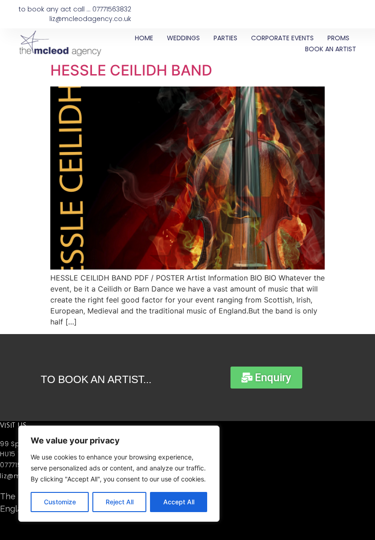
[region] (119, 474)
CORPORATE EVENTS (282, 38)
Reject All (120, 502)
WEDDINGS (183, 38)
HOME (144, 38)
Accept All (178, 502)
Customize (60, 502)
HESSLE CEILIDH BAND (131, 70)
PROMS (338, 38)
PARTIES (225, 38)
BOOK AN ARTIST (330, 49)
